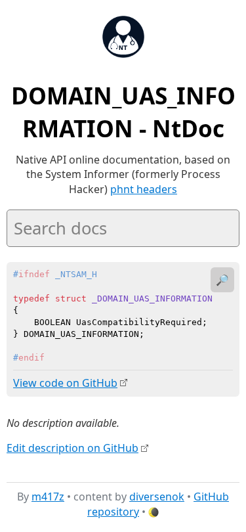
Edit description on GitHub (72, 448)
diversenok (156, 496)
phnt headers (143, 189)
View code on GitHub (65, 383)
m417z (47, 496)
